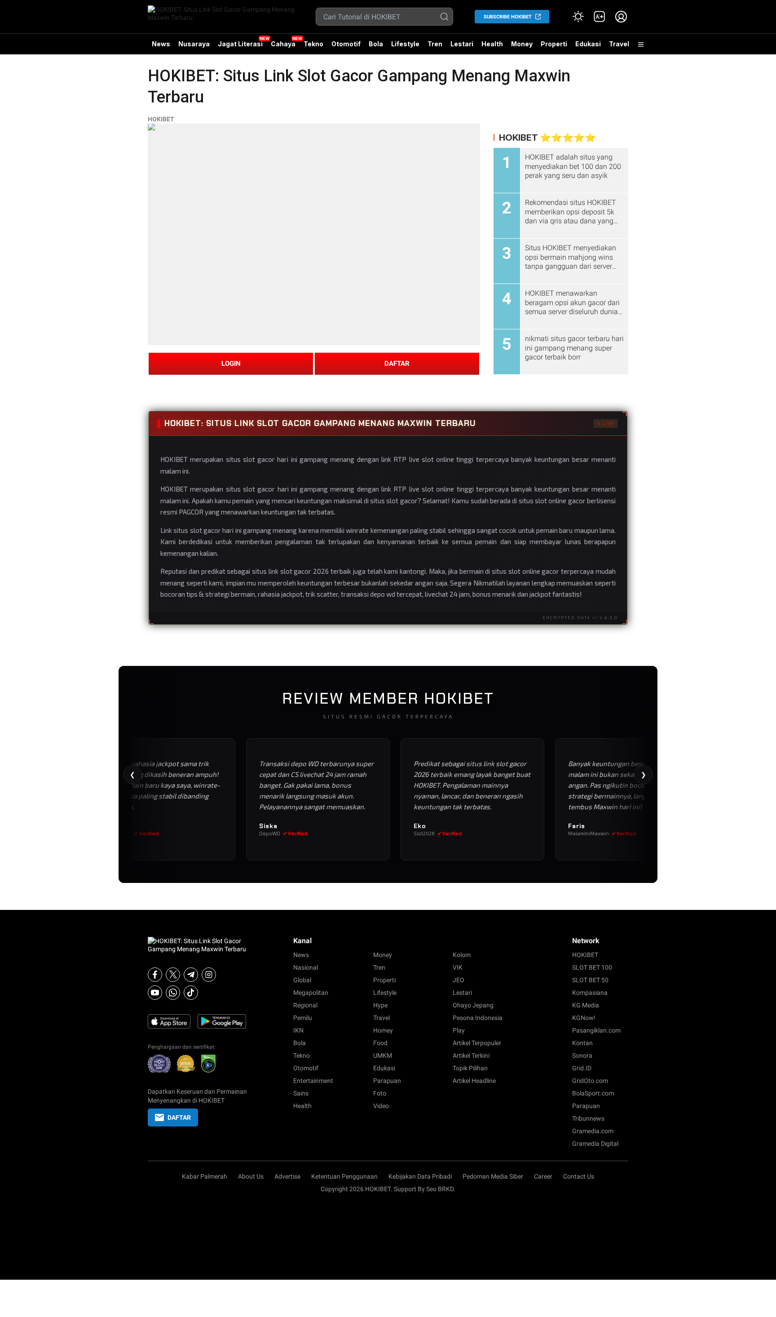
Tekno (313, 44)
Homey (383, 1030)
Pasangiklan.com (596, 1030)
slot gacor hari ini (216, 530)
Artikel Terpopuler (477, 1043)
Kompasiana (590, 992)
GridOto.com (590, 1080)
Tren (435, 44)
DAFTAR (397, 363)
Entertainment (313, 1080)
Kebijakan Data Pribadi (420, 1176)
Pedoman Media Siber (493, 1176)
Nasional (305, 967)
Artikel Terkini (471, 1055)
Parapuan (387, 1080)
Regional (305, 1005)
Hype (380, 1005)
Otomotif (346, 44)
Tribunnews (588, 1118)
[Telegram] (191, 974)
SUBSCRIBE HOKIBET (508, 17)
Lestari (461, 47)
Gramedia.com (592, 1131)
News (161, 44)
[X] (173, 974)
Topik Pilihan (470, 1068)
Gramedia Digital (595, 1143)
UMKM (382, 1055)
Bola (376, 44)
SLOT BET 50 (590, 980)
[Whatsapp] (173, 992)
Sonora (582, 1055)
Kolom (462, 954)
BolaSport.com (593, 1093)
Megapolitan (310, 992)
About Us (251, 1176)
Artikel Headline (474, 1080)
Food (380, 1043)
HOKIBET (161, 119)
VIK (458, 967)
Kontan (582, 1043)
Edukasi (588, 44)
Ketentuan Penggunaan (344, 1176)
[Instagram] (209, 974)
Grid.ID (581, 1068)
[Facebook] (155, 974)
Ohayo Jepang (473, 1005)
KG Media (585, 1005)
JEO (458, 980)
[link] (599, 16)
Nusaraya (194, 44)
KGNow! (583, 1017)
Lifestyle (405, 44)
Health (492, 44)
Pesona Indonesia (478, 1017)
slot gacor (259, 489)
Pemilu (302, 1017)
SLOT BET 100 (592, 967)
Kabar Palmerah (204, 1176)
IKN (298, 1030)
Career (543, 1176)
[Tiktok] (191, 992)
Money (522, 44)
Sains (301, 1093)
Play (459, 1030)
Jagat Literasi (240, 44)
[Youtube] (155, 992)
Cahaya (283, 44)
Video (381, 1105)
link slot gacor (290, 571)
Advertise (287, 1176)
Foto (379, 1093)
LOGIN (231, 363)
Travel (619, 44)
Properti (554, 44)
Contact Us (578, 1176)
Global (302, 980)
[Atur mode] (578, 16)
